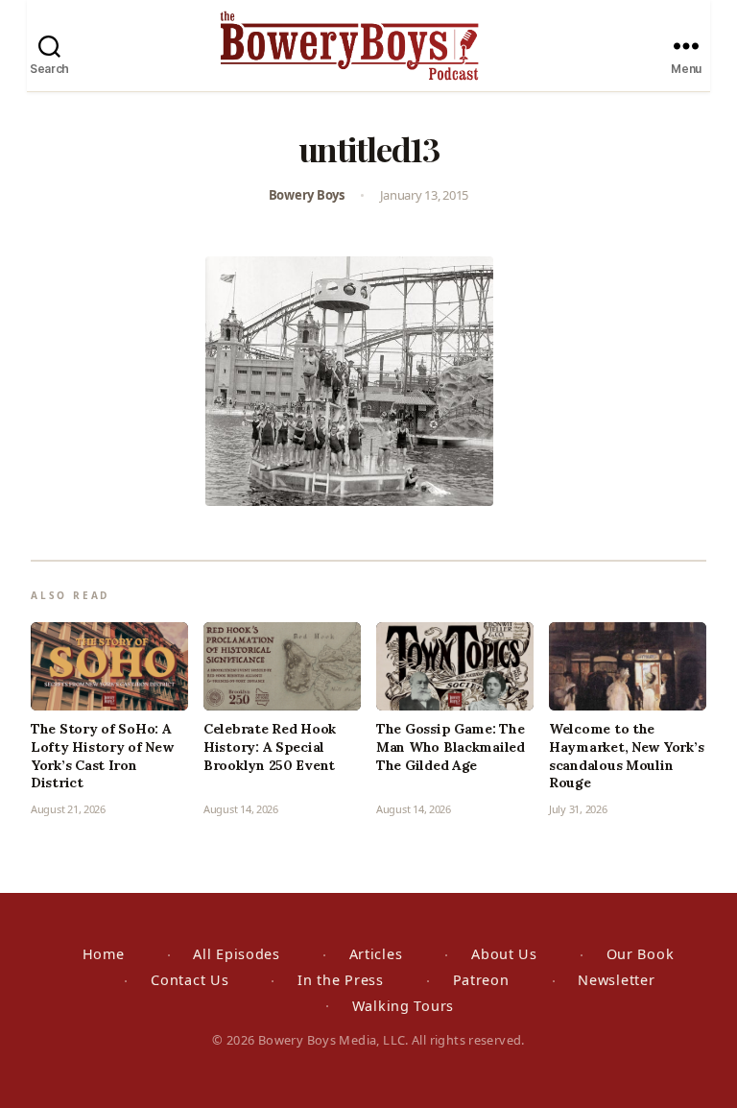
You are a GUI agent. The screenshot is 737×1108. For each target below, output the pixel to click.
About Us (504, 954)
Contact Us (189, 980)
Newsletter (616, 980)
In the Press (340, 980)
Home (104, 954)
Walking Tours (403, 1006)
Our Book (640, 954)
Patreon (481, 980)
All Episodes (236, 954)
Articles (376, 954)
